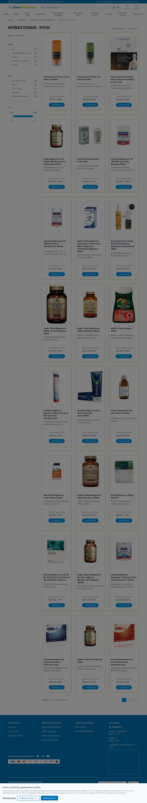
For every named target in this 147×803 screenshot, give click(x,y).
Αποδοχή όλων (49, 798)
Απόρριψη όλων (9, 798)
